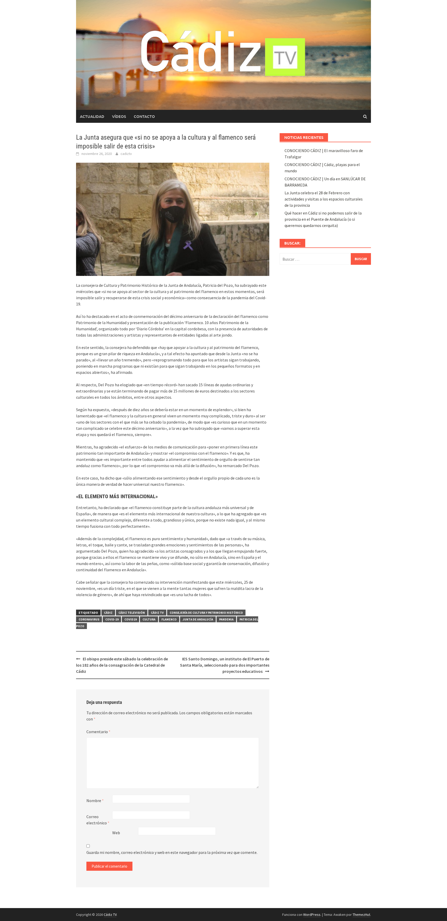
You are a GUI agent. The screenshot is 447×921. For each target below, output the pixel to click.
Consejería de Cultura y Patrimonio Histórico (206, 613)
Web (116, 832)
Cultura (149, 619)
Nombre (95, 800)
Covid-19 (111, 619)
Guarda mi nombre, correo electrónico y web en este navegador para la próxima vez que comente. (171, 852)
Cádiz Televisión (131, 613)
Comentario (98, 731)
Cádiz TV (157, 613)
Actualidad (92, 116)
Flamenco (169, 619)
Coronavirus (89, 619)
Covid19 (130, 619)
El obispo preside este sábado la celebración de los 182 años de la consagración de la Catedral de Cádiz (122, 665)
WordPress (312, 914)
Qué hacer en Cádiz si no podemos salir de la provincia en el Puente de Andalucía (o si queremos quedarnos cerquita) (323, 219)
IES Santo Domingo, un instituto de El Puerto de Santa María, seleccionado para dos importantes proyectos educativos (224, 665)
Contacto (144, 116)
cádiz (108, 613)
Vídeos (119, 116)
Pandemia (226, 619)
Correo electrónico (97, 819)
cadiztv (126, 153)
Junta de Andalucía (198, 619)
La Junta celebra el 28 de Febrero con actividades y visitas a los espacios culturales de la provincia (324, 199)
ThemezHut (361, 914)
